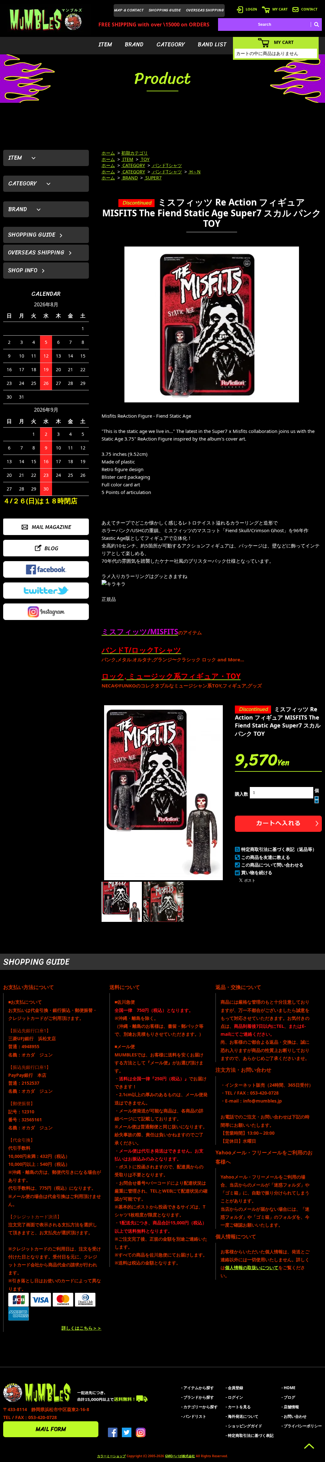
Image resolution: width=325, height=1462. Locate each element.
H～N (194, 172)
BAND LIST (212, 44)
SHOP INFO (22, 270)
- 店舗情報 (290, 1407)
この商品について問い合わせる (272, 865)
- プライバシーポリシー (302, 1426)
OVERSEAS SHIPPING (205, 10)
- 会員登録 (234, 1387)
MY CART (280, 9)
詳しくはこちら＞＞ (82, 1328)
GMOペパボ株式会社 (180, 1456)
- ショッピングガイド (244, 1426)
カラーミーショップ (111, 1456)
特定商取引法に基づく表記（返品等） (279, 849)
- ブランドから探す (197, 1397)
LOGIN (251, 9)
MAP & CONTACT (129, 10)
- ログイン (234, 1397)
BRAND (134, 44)
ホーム (108, 153)
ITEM (105, 44)
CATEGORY (170, 44)
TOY (144, 159)
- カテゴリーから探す (199, 1407)
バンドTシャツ (166, 165)
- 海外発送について (242, 1416)
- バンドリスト (193, 1416)
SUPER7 (153, 178)
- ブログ (288, 1397)
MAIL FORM (51, 1429)
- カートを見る (238, 1407)
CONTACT (309, 9)
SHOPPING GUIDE (165, 10)
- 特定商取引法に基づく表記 (250, 1435)
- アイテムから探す (197, 1387)
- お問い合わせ (294, 1416)
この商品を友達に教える (265, 857)
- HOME (288, 1387)
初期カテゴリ (134, 153)
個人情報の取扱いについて (251, 1267)
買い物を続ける (256, 872)
